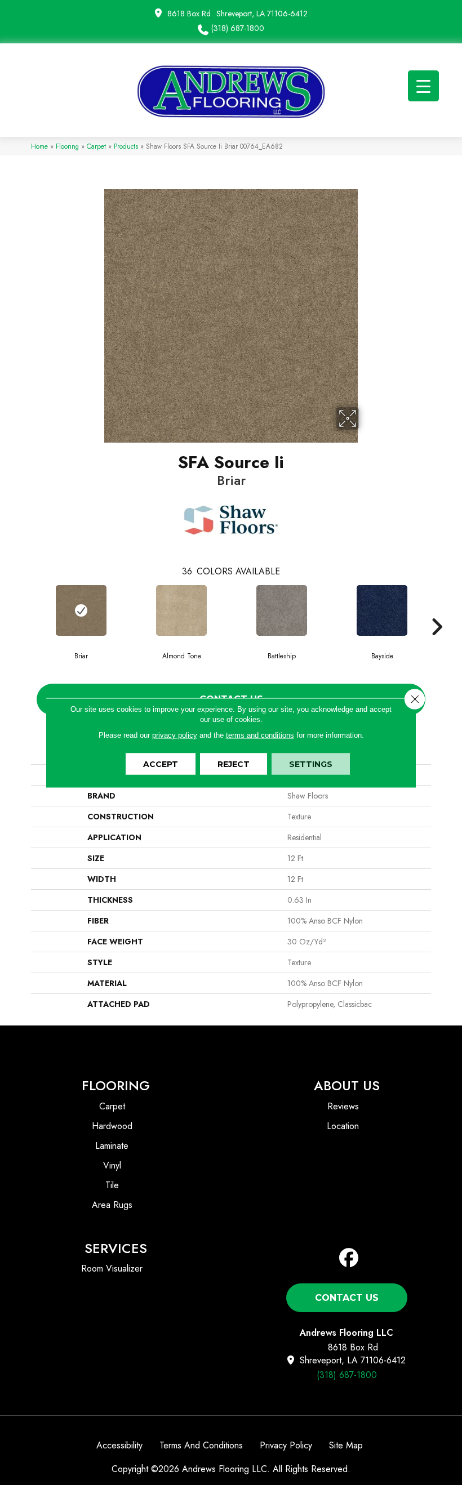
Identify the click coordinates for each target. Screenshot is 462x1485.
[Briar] (81, 610)
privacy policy (174, 734)
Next (436, 610)
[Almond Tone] (181, 610)
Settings (310, 764)
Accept (160, 764)
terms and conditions (260, 734)
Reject (233, 764)
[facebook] (349, 1258)
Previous (25, 610)
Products (126, 146)
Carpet (96, 146)
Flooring (67, 146)
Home (39, 146)
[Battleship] (282, 610)
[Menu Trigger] (423, 85)
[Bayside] (382, 610)
